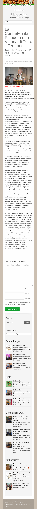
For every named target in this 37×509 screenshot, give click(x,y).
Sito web (27, 298)
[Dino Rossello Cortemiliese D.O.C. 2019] (9, 445)
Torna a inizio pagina (11, 501)
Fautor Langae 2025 (19, 345)
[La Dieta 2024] (9, 392)
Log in (7, 506)
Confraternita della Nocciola (19, 9)
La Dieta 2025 (17, 381)
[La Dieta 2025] (9, 384)
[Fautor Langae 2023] (9, 366)
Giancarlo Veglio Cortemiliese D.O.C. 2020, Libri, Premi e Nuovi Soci (21, 431)
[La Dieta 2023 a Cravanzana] (9, 401)
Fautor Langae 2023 (19, 363)
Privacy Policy (25, 504)
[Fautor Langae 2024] (9, 357)
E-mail (27, 293)
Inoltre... (9, 55)
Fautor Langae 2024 (19, 354)
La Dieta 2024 (17, 390)
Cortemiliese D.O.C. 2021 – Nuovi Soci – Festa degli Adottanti (21, 418)
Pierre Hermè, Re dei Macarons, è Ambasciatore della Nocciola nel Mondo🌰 (21, 466)
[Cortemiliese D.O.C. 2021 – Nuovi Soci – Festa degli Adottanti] (9, 419)
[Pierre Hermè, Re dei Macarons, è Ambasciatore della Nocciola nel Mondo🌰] (9, 466)
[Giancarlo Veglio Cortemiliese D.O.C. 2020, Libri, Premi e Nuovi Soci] (9, 432)
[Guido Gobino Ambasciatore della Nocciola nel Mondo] (9, 486)
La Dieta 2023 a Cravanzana (21, 399)
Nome (27, 289)
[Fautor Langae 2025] (9, 348)
